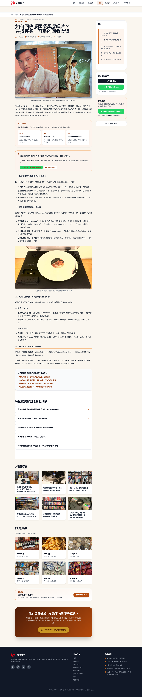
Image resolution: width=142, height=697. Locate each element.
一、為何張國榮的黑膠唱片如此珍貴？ (111, 34)
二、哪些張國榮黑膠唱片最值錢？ (111, 41)
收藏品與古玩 (78, 667)
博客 (99, 3)
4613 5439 (108, 116)
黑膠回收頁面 (80, 595)
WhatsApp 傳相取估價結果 (112, 111)
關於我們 (107, 3)
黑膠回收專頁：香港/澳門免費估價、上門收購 (34, 377)
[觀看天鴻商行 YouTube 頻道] (23, 667)
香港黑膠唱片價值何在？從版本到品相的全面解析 (36, 387)
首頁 (74, 3)
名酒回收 (76, 661)
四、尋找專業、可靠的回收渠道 (111, 54)
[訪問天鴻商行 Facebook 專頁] (13, 667)
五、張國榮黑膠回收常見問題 (111, 59)
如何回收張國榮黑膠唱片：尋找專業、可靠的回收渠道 (37, 380)
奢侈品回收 (77, 670)
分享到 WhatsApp (112, 87)
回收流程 (81, 3)
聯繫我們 (127, 3)
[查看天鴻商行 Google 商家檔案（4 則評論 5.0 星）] (29, 667)
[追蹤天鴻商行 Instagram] (18, 667)
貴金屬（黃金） (78, 673)
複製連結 (112, 81)
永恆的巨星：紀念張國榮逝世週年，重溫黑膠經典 (36, 383)
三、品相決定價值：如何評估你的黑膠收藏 (111, 48)
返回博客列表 (22, 21)
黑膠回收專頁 (52, 167)
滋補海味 (76, 664)
